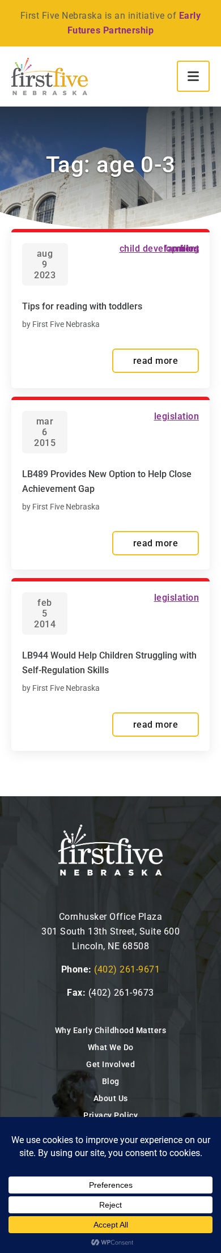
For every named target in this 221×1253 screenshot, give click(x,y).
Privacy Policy (110, 1115)
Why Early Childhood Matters (111, 1030)
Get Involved (110, 1064)
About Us (111, 1098)
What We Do (111, 1047)
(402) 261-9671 (127, 969)
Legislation (176, 416)
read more (155, 360)
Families (181, 248)
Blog (111, 1081)
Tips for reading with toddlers (82, 306)
